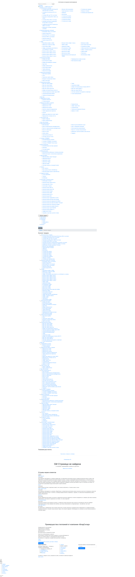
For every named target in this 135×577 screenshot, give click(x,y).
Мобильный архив (44, 150)
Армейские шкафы (66, 46)
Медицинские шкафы (46, 104)
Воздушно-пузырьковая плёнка (49, 78)
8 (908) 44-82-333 (48, 6)
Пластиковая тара (44, 117)
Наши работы (63, 547)
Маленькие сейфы (85, 42)
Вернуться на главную (67, 468)
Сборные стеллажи (85, 10)
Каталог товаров (43, 215)
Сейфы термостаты (75, 105)
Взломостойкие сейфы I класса (49, 50)
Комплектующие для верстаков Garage (50, 199)
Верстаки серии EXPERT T (76, 88)
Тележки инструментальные (48, 95)
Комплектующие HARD (47, 192)
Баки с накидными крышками (77, 126)
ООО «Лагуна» (41, 476)
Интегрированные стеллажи (48, 139)
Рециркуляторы (74, 104)
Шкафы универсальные (47, 65)
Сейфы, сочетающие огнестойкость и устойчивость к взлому (55, 274)
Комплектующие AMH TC (47, 187)
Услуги (43, 220)
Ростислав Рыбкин (42, 500)
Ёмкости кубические (46, 129)
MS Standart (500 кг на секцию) (49, 31)
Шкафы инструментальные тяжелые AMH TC (80, 86)
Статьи (43, 223)
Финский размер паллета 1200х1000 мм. (50, 171)
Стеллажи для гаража (66, 15)
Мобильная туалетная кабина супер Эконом (80, 131)
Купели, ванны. (45, 133)
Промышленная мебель (45, 82)
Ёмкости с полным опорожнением (78, 129)
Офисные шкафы (45, 163)
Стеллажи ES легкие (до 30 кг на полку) (50, 237)
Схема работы (45, 222)
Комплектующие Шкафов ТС (48, 209)
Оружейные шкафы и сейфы (48, 42)
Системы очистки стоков (47, 136)
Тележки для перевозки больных (78, 109)
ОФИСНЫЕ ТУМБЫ (46, 161)
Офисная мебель (44, 155)
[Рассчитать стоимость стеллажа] (67, 451)
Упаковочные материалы (45, 72)
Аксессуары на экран (46, 180)
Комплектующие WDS (47, 196)
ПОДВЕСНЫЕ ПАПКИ (46, 211)
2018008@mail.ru (43, 550)
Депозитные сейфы (66, 51)
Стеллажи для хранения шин (87, 12)
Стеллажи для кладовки (86, 9)
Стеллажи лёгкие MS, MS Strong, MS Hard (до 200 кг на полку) (55, 236)
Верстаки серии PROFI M (76, 90)
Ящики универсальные (47, 120)
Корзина (40, 226)
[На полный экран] (1, 575)
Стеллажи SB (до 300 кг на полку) (49, 19)
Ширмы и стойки (75, 110)
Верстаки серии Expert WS (48, 88)
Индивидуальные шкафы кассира (78, 59)
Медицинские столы (46, 105)
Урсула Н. (40, 495)
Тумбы (72, 83)
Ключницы (44, 147)
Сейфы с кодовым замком (86, 49)
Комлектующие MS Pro (47, 40)
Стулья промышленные (76, 93)
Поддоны (73, 133)
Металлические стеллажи (45, 7)
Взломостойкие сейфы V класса (68, 42)
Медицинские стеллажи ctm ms (49, 115)
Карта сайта (40, 556)
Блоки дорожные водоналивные (78, 128)
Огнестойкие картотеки (86, 44)
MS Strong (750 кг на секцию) (48, 34)
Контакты (62, 553)
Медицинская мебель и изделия (47, 102)
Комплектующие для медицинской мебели (51, 201)
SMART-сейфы (65, 44)
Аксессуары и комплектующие (47, 179)
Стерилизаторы (74, 107)
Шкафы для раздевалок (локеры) (49, 62)
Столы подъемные (46, 174)
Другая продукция (44, 144)
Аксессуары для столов (47, 184)
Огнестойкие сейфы (46, 46)
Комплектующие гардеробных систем (50, 197)
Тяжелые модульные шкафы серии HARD (51, 91)
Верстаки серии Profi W (47, 86)
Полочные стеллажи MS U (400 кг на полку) (51, 239)
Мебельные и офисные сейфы (48, 44)
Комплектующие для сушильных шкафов (51, 204)
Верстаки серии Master (47, 85)
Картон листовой (46, 80)
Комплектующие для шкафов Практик (50, 206)
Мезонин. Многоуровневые (67, 9)
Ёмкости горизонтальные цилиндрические (51, 128)
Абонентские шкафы (46, 70)
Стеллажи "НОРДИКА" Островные (49, 141)
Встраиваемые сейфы (66, 48)
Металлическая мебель (45, 57)
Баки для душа (45, 124)
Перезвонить (81, 548)
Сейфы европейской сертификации (88, 48)
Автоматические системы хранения (50, 145)
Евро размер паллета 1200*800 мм (49, 169)
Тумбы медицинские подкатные (49, 110)
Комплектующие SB (46, 38)
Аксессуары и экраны (47, 185)
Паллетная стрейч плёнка (47, 77)
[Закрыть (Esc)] (0, 575)
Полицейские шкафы (85, 46)
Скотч (43, 75)
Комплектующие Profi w (47, 194)
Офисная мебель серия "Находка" (49, 156)
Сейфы (41, 41)
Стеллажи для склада (66, 21)
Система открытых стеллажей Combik (50, 165)
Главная (40, 230)
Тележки (44, 176)
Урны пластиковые (44, 122)
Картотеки (44, 64)
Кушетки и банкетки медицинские (49, 109)
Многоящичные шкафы (76, 60)
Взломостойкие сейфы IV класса (49, 56)
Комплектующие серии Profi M (48, 182)
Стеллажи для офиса (66, 19)
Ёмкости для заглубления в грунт (78, 124)
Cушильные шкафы (75, 85)
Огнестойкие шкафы (46, 67)
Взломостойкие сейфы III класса (49, 54)
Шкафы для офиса (46, 59)
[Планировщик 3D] (67, 456)
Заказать (40, 228)
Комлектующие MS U (46, 33)
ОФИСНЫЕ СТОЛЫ (46, 160)
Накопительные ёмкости (47, 134)
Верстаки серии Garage (47, 83)
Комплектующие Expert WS (48, 189)
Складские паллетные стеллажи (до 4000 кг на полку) (53, 243)
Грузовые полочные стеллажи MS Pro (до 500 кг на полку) (54, 242)
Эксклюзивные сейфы (85, 54)
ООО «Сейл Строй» (42, 488)
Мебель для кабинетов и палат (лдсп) (50, 114)
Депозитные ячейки (66, 53)
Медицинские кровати (47, 107)
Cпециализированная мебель (48, 93)
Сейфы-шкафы (84, 51)
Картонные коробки (46, 73)
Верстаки (42, 96)
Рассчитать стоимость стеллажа (67, 453)
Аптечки (44, 112)
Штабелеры (44, 177)
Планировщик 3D (67, 459)
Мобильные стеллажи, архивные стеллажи (51, 245)
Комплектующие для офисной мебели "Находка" (52, 202)
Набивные (64, 12)
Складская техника (44, 173)
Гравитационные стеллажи (67, 10)
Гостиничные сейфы (66, 49)
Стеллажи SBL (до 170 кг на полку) (49, 15)
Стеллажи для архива (66, 17)
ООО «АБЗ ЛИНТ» (42, 505)
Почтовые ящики (46, 149)
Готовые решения (46, 101)
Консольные (64, 14)
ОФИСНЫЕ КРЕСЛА (46, 158)
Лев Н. (39, 484)
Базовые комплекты (46, 99)
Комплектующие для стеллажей (47, 30)
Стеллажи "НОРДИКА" (45, 138)
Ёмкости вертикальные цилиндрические (51, 126)
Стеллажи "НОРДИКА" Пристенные (49, 142)
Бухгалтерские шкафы (47, 60)
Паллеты (42, 166)
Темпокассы (83, 53)
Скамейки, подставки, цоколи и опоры (50, 212)
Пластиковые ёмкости (45, 123)
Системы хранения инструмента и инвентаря (81, 91)
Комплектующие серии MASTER (49, 207)
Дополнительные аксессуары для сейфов (51, 289)
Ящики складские (46, 118)
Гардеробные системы (45, 98)
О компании (62, 548)
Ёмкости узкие (45, 131)
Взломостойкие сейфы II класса (49, 52)
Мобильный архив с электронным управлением (52, 153)
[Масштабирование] (2, 575)
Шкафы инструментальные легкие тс (50, 90)
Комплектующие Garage (47, 190)
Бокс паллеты (45, 168)
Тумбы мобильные (46, 69)
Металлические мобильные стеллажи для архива (52, 152)
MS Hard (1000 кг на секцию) (48, 36)
